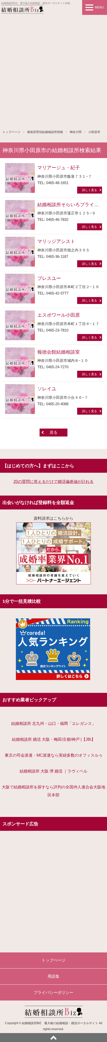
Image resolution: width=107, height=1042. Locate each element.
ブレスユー (49, 278)
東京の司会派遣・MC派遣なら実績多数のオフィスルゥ (54, 755)
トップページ (11, 132)
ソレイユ (46, 388)
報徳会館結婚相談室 (58, 352)
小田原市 (94, 132)
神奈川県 (76, 132)
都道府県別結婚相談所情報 (45, 132)
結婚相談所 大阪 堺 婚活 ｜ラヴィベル (53, 771)
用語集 (53, 976)
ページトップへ (53, 1037)
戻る (53, 432)
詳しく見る (89, 190)
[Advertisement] (53, 70)
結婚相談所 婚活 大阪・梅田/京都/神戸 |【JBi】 (53, 739)
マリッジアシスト (56, 241)
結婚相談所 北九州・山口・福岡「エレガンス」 (53, 723)
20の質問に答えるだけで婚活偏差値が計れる (53, 481)
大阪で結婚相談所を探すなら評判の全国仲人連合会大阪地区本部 (53, 791)
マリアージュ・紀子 (58, 167)
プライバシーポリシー (53, 992)
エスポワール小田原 (58, 315)
